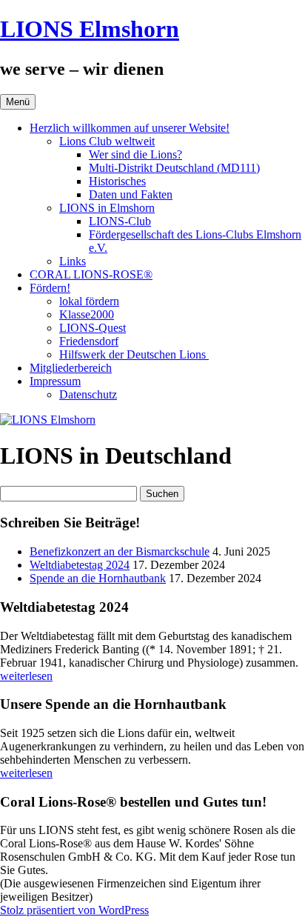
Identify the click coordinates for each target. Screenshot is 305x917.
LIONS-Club (120, 221)
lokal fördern (89, 301)
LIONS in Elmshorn (107, 207)
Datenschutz (88, 394)
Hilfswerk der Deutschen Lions (134, 354)
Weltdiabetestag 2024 (80, 564)
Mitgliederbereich (71, 367)
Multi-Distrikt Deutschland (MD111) (174, 167)
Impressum (55, 381)
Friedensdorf (88, 341)
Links (72, 261)
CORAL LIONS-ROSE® (91, 274)
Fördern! (50, 287)
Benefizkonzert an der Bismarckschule (120, 551)
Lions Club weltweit (107, 141)
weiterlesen (26, 676)
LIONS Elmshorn (89, 29)
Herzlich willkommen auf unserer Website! (129, 127)
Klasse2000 (86, 314)
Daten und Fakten (130, 194)
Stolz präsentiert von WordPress (74, 910)
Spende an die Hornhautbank (98, 578)
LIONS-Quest (92, 327)
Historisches (117, 181)
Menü (18, 101)
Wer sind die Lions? (135, 154)
